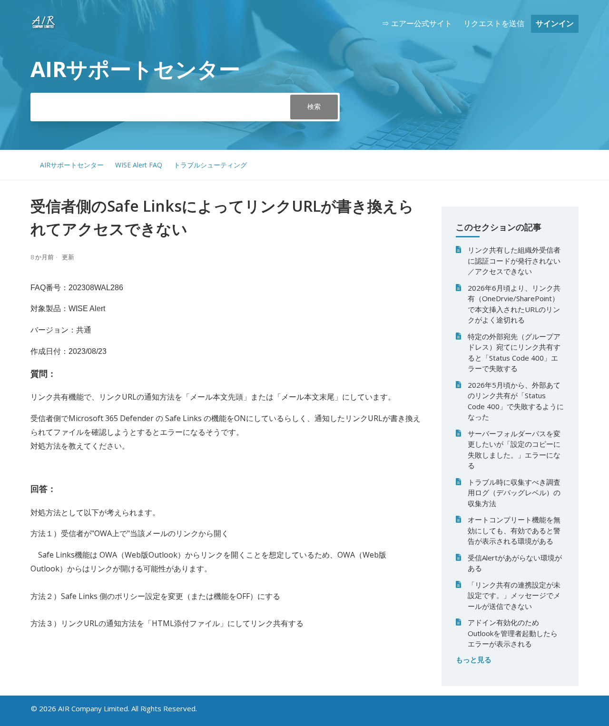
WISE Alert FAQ (138, 164)
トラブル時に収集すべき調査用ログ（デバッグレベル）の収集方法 (514, 492)
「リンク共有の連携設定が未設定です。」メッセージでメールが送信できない (514, 595)
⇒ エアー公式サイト (417, 23)
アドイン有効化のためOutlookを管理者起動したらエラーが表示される (513, 633)
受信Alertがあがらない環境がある (515, 563)
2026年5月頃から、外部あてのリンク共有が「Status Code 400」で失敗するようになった (516, 401)
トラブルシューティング (210, 164)
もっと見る (473, 659)
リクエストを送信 (493, 23)
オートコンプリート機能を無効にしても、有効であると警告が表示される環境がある (514, 530)
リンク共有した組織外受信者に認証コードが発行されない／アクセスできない (514, 260)
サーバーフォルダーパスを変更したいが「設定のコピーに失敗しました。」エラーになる (514, 450)
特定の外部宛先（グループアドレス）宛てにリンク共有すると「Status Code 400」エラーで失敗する (514, 352)
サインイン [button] (555, 23)
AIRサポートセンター (72, 164)
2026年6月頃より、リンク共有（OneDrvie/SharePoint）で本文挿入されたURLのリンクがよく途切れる (514, 304)
